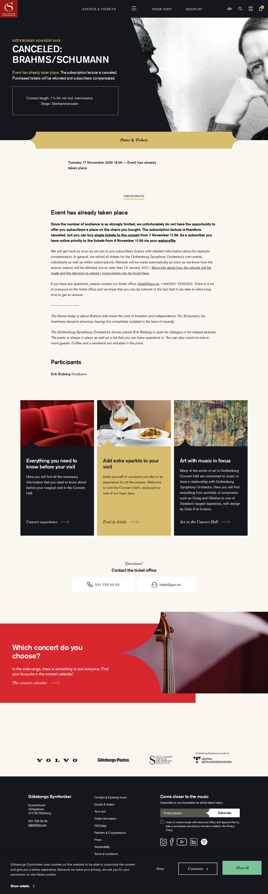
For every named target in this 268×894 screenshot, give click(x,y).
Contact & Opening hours (110, 797)
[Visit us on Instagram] (163, 842)
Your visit (162, 9)
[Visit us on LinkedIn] (193, 842)
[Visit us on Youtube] (182, 842)
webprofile (166, 240)
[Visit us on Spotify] (204, 842)
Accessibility (102, 847)
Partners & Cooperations (110, 833)
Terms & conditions (106, 854)
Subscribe (224, 813)
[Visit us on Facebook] (172, 842)
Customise (195, 868)
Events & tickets (99, 9)
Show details (20, 886)
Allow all (242, 867)
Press (98, 840)
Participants (134, 196)
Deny (160, 868)
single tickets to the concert (116, 235)
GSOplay (194, 9)
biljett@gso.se (148, 283)
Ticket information (105, 818)
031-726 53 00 (107, 584)
